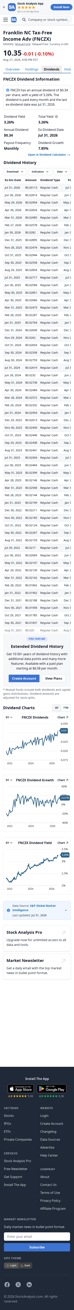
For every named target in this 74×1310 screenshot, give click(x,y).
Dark (27, 1265)
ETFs (7, 1131)
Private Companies (18, 1139)
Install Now (61, 7)
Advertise (47, 1147)
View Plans (53, 678)
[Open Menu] (5, 19)
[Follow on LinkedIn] (29, 1284)
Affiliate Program (53, 1208)
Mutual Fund (22, 44)
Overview (13, 69)
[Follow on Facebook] (7, 1284)
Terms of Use (50, 1192)
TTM (65, 707)
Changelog (48, 1131)
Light (13, 1265)
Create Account (24, 678)
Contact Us (48, 1185)
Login (44, 1115)
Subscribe (37, 1247)
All (56, 707)
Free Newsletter (16, 1169)
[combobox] (46, 19)
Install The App (15, 1185)
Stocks (9, 1115)
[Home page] (14, 19)
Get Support (13, 1177)
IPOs (7, 1123)
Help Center (49, 1155)
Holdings (31, 69)
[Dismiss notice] (4, 7)
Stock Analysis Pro (17, 1161)
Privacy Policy (50, 1200)
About (44, 1177)
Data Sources (50, 1139)
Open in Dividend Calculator (47, 154)
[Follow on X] (18, 1284)
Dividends (51, 69)
